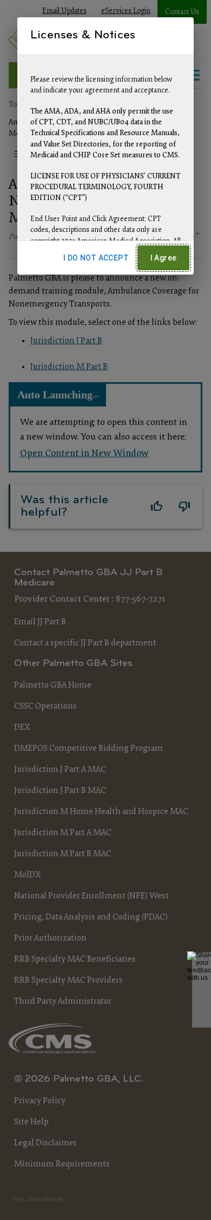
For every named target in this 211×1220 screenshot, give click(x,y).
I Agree (163, 258)
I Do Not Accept (96, 258)
